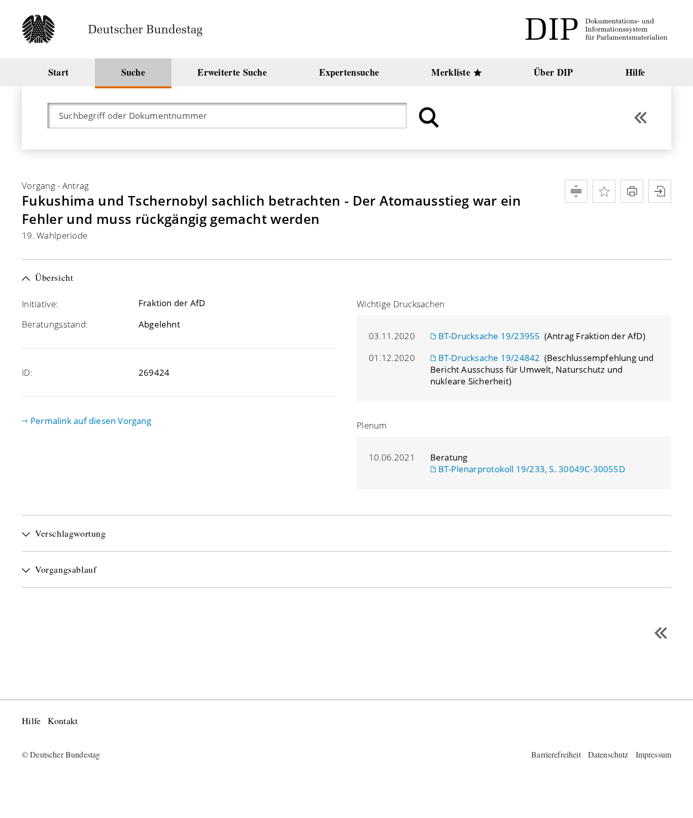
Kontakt (63, 720)
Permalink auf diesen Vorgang (90, 421)
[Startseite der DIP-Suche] (598, 29)
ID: (27, 372)
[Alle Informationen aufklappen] (576, 191)
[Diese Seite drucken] (631, 191)
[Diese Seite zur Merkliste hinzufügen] (604, 191)
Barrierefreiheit (556, 754)
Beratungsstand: (55, 324)
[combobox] (232, 115)
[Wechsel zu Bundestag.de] (116, 29)
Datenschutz (608, 754)
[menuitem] (58, 72)
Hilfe (31, 720)
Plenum (372, 425)
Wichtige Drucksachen (401, 304)
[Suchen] (428, 118)
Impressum (653, 754)
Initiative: (40, 304)
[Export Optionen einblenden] (659, 191)
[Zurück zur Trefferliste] (640, 118)
